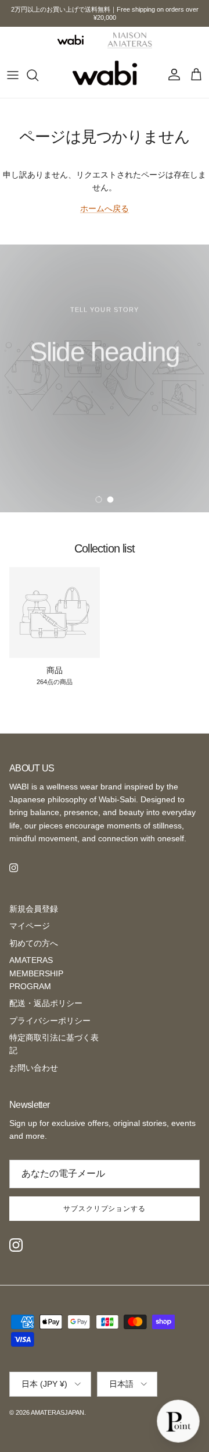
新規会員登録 (33, 908)
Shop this (67, 416)
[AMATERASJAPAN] (105, 75)
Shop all (143, 416)
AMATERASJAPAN (57, 1412)
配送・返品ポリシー (45, 1003)
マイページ (29, 925)
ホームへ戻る (104, 208)
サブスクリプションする (104, 1209)
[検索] (38, 75)
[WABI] (70, 40)
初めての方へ (33, 943)
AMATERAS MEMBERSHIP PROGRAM (36, 973)
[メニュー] (13, 75)
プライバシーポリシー (50, 1020)
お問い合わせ (33, 1067)
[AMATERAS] (130, 39)
